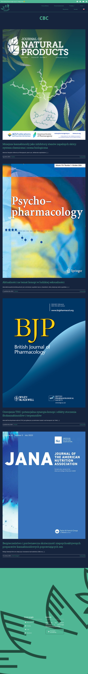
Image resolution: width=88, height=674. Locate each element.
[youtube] (83, 1)
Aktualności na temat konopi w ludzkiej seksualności (33, 282)
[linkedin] (86, 1)
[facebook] (77, 1)
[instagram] (80, 1)
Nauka (13, 156)
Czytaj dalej (82, 156)
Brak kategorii (15, 556)
